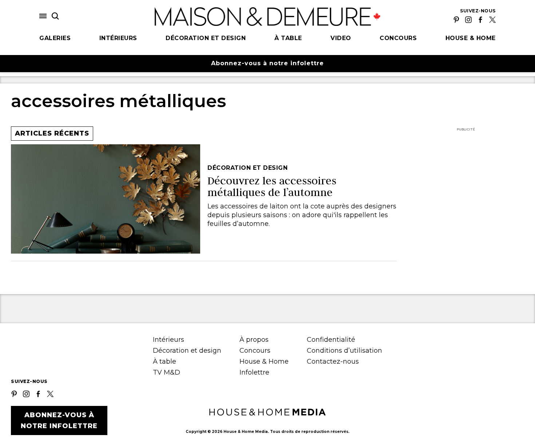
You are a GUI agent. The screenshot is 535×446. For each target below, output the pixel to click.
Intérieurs (118, 38)
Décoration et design (206, 38)
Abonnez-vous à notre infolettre (267, 63)
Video (340, 38)
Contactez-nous (333, 361)
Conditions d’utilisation (344, 351)
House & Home (470, 38)
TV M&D (166, 372)
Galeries (55, 38)
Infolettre (254, 372)
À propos (254, 340)
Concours (398, 38)
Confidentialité (331, 340)
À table (288, 38)
